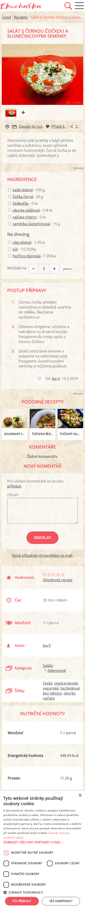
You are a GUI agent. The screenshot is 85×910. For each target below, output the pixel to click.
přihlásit (14, 486)
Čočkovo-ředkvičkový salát (43, 434)
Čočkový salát (70, 434)
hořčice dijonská (27, 255)
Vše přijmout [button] (22, 901)
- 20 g (28, 196)
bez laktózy (52, 693)
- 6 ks (25, 203)
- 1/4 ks (33, 210)
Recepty (21, 17)
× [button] (80, 795)
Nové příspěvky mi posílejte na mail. (42, 555)
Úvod (6, 17)
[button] (42, 842)
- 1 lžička (34, 255)
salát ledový (23, 189)
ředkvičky (21, 203)
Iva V (56, 378)
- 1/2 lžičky (24, 249)
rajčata (49, 698)
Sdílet (80, 126)
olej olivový (22, 242)
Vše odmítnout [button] (61, 901)
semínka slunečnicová (31, 223)
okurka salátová (26, 210)
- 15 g (36, 223)
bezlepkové (70, 688)
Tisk (14, 126)
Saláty (48, 665)
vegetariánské (66, 683)
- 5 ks (29, 217)
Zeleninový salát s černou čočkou (15, 434)
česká (47, 683)
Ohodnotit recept (58, 579)
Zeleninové (56, 670)
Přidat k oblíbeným (67, 126)
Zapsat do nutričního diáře (41, 126)
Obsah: (13, 494)
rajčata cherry (24, 217)
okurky (69, 693)
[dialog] (42, 850)
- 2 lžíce (29, 242)
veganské (51, 688)
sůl (15, 249)
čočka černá (23, 196)
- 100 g (29, 189)
